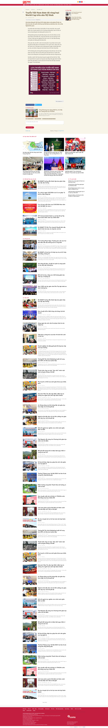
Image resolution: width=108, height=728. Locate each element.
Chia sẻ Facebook (30, 104)
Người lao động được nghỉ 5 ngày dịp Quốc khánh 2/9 (74, 153)
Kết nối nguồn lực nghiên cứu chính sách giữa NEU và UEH (51, 428)
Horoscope (44, 196)
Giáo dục (27, 4)
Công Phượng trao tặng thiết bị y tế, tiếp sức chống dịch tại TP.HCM (50, 110)
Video (24, 710)
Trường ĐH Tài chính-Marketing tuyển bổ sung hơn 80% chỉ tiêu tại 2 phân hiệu (51, 359)
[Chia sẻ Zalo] (23, 12)
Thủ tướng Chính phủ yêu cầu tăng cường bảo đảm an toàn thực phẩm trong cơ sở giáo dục (31, 173)
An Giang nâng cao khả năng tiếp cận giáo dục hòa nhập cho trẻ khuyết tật (51, 405)
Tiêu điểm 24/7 (39, 9)
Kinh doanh (47, 4)
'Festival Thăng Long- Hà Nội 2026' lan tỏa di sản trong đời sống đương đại (52, 474)
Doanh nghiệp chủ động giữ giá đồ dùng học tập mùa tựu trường (52, 346)
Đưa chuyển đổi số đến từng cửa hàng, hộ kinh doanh (51, 312)
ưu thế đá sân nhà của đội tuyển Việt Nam (48, 118)
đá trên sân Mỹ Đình (38, 118)
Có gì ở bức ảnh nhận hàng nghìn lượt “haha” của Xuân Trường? (77, 18)
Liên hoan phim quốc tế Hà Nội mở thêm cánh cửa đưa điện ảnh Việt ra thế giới (51, 508)
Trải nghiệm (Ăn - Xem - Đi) (46, 397)
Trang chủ (27, 9)
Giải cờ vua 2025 (78, 708)
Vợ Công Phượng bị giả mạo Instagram (77, 13)
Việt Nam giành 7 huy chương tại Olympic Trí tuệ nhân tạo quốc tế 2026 (74, 172)
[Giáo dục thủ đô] (27, 1)
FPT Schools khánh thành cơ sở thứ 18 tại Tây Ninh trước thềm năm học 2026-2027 (51, 216)
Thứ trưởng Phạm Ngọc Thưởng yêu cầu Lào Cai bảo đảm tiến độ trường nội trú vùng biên (52, 241)
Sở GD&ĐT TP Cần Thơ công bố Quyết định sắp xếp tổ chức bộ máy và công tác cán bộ (51, 228)
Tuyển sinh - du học (45, 362)
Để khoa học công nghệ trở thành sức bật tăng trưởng (76, 181)
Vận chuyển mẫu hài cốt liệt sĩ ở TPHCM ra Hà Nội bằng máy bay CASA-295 (51, 497)
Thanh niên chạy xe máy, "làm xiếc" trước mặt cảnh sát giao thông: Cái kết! (51, 371)
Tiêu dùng (44, 349)
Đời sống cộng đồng (58, 4)
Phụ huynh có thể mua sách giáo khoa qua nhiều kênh (52, 382)
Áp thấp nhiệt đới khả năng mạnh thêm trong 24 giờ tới (32, 153)
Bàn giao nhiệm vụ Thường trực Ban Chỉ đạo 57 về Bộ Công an (76, 195)
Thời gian (56, 130)
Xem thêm (45, 702)
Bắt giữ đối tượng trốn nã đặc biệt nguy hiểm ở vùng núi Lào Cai (51, 451)
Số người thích (61, 130)
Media (70, 4)
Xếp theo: (52, 130)
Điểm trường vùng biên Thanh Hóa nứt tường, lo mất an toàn (52, 485)
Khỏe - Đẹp (35, 4)
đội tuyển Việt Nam (30, 118)
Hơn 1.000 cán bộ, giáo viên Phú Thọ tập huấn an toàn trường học (52, 287)
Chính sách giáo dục (46, 184)
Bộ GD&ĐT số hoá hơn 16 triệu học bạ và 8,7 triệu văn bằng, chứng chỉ (52, 253)
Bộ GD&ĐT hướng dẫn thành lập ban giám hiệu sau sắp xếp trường (51, 182)
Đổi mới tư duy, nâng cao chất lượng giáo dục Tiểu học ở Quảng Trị (51, 275)
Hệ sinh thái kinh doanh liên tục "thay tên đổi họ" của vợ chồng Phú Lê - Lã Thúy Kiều (53, 154)
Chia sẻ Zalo (39, 104)
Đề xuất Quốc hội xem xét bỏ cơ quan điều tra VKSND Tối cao (76, 188)
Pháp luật (44, 338)
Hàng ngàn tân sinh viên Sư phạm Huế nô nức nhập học (51, 324)
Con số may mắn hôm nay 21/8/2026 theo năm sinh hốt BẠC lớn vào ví (51, 205)
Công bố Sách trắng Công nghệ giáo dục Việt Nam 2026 (76, 185)
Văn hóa (51, 4)
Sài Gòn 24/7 (29, 710)
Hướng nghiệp (41, 4)
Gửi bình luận (29, 127)
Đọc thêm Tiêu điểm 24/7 (30, 136)
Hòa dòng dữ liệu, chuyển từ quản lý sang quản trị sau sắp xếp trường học (51, 264)
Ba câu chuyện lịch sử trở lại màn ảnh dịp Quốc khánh (52, 519)
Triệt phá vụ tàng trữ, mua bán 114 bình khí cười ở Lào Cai (52, 335)
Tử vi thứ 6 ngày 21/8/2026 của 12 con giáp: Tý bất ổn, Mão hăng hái (51, 193)
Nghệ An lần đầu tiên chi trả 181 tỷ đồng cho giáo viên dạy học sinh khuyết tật (52, 417)
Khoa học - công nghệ (47, 255)
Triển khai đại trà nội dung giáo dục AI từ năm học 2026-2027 (76, 192)
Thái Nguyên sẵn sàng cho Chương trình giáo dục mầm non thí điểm (52, 440)
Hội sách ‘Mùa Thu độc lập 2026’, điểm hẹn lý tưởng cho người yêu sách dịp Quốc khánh (51, 394)
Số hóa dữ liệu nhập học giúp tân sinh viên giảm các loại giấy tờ (52, 462)
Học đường (66, 4)
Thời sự (31, 4)
